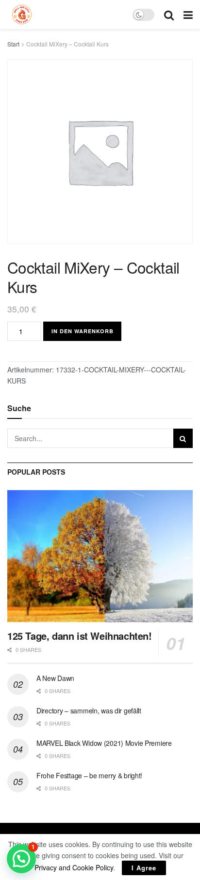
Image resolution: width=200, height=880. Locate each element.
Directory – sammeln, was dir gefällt (88, 710)
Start (13, 44)
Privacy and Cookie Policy (73, 867)
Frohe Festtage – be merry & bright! (89, 775)
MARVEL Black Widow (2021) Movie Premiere (104, 743)
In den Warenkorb (82, 331)
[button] (21, 858)
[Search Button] (183, 438)
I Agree (144, 867)
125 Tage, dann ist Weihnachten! (79, 636)
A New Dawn (55, 678)
